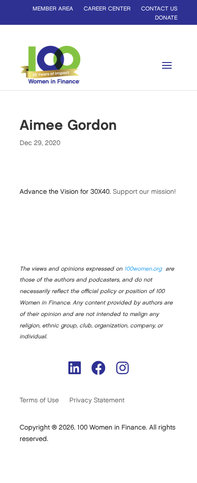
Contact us (159, 8)
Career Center (107, 8)
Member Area (53, 8)
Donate (166, 18)
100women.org (143, 269)
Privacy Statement (96, 400)
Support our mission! (144, 192)
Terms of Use (39, 400)
